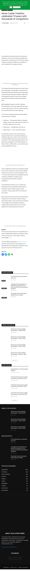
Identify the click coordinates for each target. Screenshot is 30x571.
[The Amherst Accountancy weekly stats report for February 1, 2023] (6, 387)
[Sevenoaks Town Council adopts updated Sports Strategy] (6, 295)
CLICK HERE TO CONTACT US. (9, 547)
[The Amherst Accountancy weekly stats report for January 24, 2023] (6, 395)
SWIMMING (4, 288)
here (10, 237)
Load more (14, 360)
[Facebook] (11, 26)
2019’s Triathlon (22, 241)
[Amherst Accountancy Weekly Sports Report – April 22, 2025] (6, 339)
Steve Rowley (6, 23)
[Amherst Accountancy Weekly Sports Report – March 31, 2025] (6, 355)
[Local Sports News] (15, 513)
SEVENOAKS (4, 10)
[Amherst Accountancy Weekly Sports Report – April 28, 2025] (6, 331)
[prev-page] (2, 301)
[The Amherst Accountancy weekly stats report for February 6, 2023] (6, 379)
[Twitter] (7, 26)
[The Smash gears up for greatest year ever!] (6, 278)
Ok (10, 7)
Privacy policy (16, 7)
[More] (15, 26)
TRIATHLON (10, 10)
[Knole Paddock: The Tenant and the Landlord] (6, 371)
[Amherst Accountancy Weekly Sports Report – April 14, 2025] (6, 347)
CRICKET (3, 280)
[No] (28, 5)
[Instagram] (15, 558)
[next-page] (5, 301)
